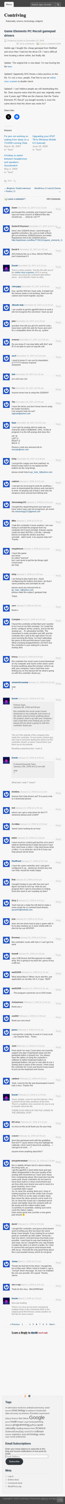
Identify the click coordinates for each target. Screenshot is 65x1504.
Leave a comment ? (16, 199)
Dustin (20, 41)
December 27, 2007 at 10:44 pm (31, 356)
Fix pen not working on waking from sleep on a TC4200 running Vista (16, 139)
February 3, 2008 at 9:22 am (31, 1030)
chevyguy (16, 286)
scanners (30, 272)
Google (37, 1417)
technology (33, 1434)
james (15, 1030)
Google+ (29, 1396)
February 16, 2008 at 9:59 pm (32, 1136)
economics (24, 1413)
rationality (10, 1428)
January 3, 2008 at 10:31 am (40, 502)
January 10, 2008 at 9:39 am (31, 758)
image (20, 1422)
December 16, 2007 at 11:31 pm (32, 208)
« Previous (15, 1324)
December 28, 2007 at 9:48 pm (31, 459)
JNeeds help (18, 305)
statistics (16, 1434)
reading (19, 1428)
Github (26, 1418)
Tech (10, 181)
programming (21, 1424)
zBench (44, 1498)
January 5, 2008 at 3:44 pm (33, 619)
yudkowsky (21, 1437)
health (13, 1421)
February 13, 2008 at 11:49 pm (32, 1095)
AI (6, 1408)
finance (15, 1418)
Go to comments (27, 44)
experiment (44, 1413)
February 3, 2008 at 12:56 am (37, 1002)
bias (14, 1410)
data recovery (11, 1413)
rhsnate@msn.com (20, 449)
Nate (14, 423)
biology (22, 1410)
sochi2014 (29, 1431)
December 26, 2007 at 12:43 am (38, 305)
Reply (58, 209)
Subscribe (14, 1461)
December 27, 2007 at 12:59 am (34, 340)
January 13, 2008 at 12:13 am (33, 792)
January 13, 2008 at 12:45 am (29, 808)
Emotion (34, 1413)
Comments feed (15, 1483)
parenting (38, 1422)
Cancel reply (42, 1332)
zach (14, 356)
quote (40, 1425)
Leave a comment (47, 44)
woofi (12, 1437)
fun (20, 1418)
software (39, 1431)
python (33, 1425)
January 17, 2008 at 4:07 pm (35, 861)
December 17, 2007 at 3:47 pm (43, 226)
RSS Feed (25, 1396)
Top (60, 1500)
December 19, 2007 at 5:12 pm (32, 265)
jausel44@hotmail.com (22, 910)
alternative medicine (17, 1408)
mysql (31, 1422)
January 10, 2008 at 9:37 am (31, 698)
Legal (26, 1422)
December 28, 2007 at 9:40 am (30, 388)
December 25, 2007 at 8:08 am (36, 286)
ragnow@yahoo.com (21, 413)
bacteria (8, 1411)
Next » (52, 1324)
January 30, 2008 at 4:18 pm (31, 954)
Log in (11, 1476)
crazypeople (40, 1410)
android (30, 1407)
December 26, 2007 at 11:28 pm (30, 321)
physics (8, 1425)
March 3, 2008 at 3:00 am (32, 1284)
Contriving (15, 14)
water (7, 1437)
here (10, 66)
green (7, 1422)
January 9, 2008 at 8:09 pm (30, 657)
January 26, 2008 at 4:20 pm (33, 937)
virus (23, 272)
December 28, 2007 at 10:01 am (31, 423)
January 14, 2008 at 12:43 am (33, 824)
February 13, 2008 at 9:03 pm (33, 1078)
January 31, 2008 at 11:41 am (35, 972)
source (8, 1434)
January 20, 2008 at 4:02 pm (29, 879)
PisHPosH (16, 861)
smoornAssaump (20, 682)
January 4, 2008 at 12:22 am (37, 549)
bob (13, 374)
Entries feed (13, 1480)
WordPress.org (14, 1486)
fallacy (8, 1418)
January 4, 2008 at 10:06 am (30, 574)
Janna (15, 1261)
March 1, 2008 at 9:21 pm (29, 1261)
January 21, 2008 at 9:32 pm (31, 900)
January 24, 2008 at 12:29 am (29, 919)
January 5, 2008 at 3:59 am (28, 605)
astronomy (39, 1407)
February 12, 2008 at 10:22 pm (31, 1046)
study (24, 1434)
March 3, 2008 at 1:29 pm (29, 1298)
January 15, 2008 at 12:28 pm (31, 838)
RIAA (33, 1428)
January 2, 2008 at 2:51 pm (32, 481)
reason (27, 1428)
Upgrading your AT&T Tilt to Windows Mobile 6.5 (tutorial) (44, 139)
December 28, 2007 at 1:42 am (30, 374)
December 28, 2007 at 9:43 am (30, 402)
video (42, 1434)
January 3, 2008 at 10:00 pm (29, 521)
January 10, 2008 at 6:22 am (41, 682)
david (34, 1332)
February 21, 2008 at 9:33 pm (30, 1224)
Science (40, 1428)
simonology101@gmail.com (27, 511)
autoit (47, 1408)
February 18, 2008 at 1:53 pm (41, 1161)
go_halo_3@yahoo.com (41, 472)
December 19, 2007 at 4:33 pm (34, 249)
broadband (30, 1411)
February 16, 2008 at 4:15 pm (33, 1122)
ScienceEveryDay (14, 1431)
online (18, 272)
